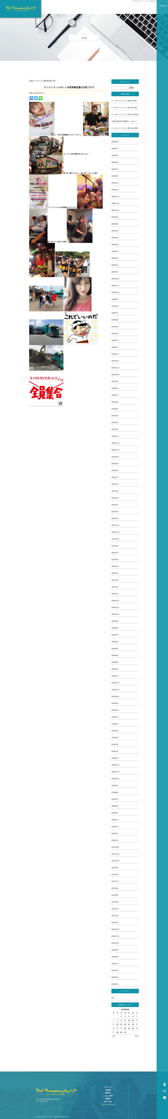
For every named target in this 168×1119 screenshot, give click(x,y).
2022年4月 (114, 498)
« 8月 (113, 1036)
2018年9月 (114, 785)
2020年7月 (114, 635)
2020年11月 (115, 607)
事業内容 (108, 1093)
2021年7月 (114, 553)
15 (121, 1024)
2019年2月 (114, 751)
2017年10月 (115, 861)
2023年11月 (115, 368)
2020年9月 (114, 621)
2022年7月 (114, 477)
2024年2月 (114, 347)
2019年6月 (114, 724)
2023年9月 (114, 381)
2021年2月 (114, 587)
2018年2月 (114, 833)
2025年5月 (114, 244)
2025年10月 (115, 210)
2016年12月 (115, 929)
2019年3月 (114, 744)
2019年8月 (114, 710)
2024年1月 (114, 354)
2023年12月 (115, 361)
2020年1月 (114, 676)
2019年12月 (115, 683)
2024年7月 (114, 313)
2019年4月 (114, 737)
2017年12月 (115, 847)
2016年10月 (115, 943)
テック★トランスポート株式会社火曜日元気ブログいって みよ (125, 107)
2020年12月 (115, 601)
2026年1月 (114, 190)
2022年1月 (114, 518)
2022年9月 (114, 464)
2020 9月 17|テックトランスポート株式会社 (143, 1)
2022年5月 (114, 491)
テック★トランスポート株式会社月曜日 (124, 114)
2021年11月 (115, 532)
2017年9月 (114, 868)
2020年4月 (114, 655)
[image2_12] (46, 154)
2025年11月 (115, 203)
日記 (112, 998)
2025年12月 (115, 196)
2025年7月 (114, 231)
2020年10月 (115, 614)
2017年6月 (114, 888)
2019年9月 (114, 703)
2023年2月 (114, 429)
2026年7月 (114, 149)
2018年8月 (114, 792)
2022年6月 (114, 484)
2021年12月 (115, 525)
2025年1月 (114, 272)
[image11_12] (78, 310)
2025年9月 (114, 217)
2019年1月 (114, 758)
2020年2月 (114, 669)
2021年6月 (114, 559)
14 (117, 1024)
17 (129, 1024)
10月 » (137, 1036)
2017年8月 (114, 874)
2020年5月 (114, 648)
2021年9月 (114, 546)
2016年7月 (114, 963)
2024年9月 (114, 299)
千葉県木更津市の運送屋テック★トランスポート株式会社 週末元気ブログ (125, 121)
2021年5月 (114, 566)
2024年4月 (114, 333)
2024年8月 (114, 306)
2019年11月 (115, 690)
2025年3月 (114, 258)
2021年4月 (114, 573)
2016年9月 (114, 950)
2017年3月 (114, 909)
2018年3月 (114, 826)
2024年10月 (115, 292)
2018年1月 (114, 840)
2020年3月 (114, 662)
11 (133, 1020)
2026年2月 (114, 183)
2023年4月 (114, 416)
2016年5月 (114, 977)
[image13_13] (81, 344)
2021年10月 (115, 539)
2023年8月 (114, 388)
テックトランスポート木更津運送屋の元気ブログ (69, 87)
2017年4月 (114, 902)
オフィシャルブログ (108, 1104)
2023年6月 (114, 402)
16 (125, 1024)
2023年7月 (114, 395)
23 (125, 1028)
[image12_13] (46, 344)
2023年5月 (114, 409)
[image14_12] (46, 369)
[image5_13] (90, 207)
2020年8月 (114, 628)
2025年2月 (114, 265)
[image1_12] (96, 135)
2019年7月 (114, 717)
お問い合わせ (108, 1101)
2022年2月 (114, 511)
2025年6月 (114, 238)
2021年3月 (114, 580)
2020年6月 (114, 642)
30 (125, 1032)
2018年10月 (115, 779)
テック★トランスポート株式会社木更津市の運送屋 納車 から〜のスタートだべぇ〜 (125, 101)
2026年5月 (114, 162)
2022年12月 (115, 443)
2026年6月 (114, 155)
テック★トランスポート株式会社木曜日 (124, 128)
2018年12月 (115, 765)
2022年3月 (114, 505)
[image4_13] (38, 207)
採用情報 (108, 1098)
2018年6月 (114, 806)
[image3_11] (46, 173)
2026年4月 (114, 169)
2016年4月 (114, 984)
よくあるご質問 (108, 1096)
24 (129, 1028)
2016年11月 (115, 936)
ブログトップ (125, 82)
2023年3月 (114, 422)
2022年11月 (115, 450)
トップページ (108, 1087)
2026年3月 (114, 176)
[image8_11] (42, 276)
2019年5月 (114, 731)
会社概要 (108, 1090)
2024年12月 (115, 279)
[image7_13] (79, 241)
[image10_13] (46, 310)
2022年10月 (115, 457)
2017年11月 (115, 854)
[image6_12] (38, 241)
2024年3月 (114, 340)
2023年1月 (114, 436)
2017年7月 (114, 881)
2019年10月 (115, 696)
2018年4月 (114, 820)
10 (129, 1020)
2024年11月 (115, 285)
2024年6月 (114, 320)
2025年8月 (114, 224)
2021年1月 (114, 594)
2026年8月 (114, 142)
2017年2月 (114, 916)
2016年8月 (114, 957)
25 (133, 1028)
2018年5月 (114, 813)
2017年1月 (114, 922)
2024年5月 (114, 327)
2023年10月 (115, 375)
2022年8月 (114, 470)
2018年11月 (115, 772)
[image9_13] (72, 276)
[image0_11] (41, 135)
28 (117, 1032)
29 (121, 1032)
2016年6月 (114, 970)
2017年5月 (114, 895)
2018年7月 (114, 799)
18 (133, 1024)
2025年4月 (114, 251)
